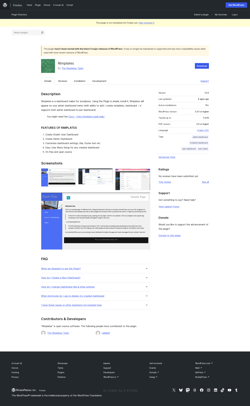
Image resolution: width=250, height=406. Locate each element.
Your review (165, 182)
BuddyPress (202, 377)
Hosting (15, 372)
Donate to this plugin (170, 235)
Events (152, 368)
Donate (154, 372)
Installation (80, 81)
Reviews (62, 81)
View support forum (169, 206)
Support (205, 81)
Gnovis (15, 368)
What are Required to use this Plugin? (61, 268)
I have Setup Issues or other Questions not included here (71, 305)
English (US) (203, 130)
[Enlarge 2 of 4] (109, 172)
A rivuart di (17, 363)
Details (47, 81)
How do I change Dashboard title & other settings (68, 287)
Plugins (61, 372)
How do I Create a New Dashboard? (60, 277)
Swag (153, 377)
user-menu (203, 149)
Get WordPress (236, 5)
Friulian (42, 390)
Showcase (63, 363)
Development (99, 81)
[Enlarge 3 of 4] (146, 172)
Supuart (107, 368)
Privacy (15, 377)
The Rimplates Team (72, 68)
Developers (109, 372)
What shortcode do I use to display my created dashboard (72, 296)
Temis (60, 368)
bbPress (200, 372)
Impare (106, 363)
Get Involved (155, 363)
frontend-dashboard (199, 143)
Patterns (62, 377)
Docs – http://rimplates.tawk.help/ (86, 116)
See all (205, 182)
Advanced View (167, 157)
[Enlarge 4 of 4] (146, 196)
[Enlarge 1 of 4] (72, 172)
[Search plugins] (42, 32)
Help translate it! (146, 23)
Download (202, 66)
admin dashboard (200, 137)
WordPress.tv (111, 377)
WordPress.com (204, 363)
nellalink (106, 333)
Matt (198, 368)
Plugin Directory (19, 14)
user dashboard (189, 149)
